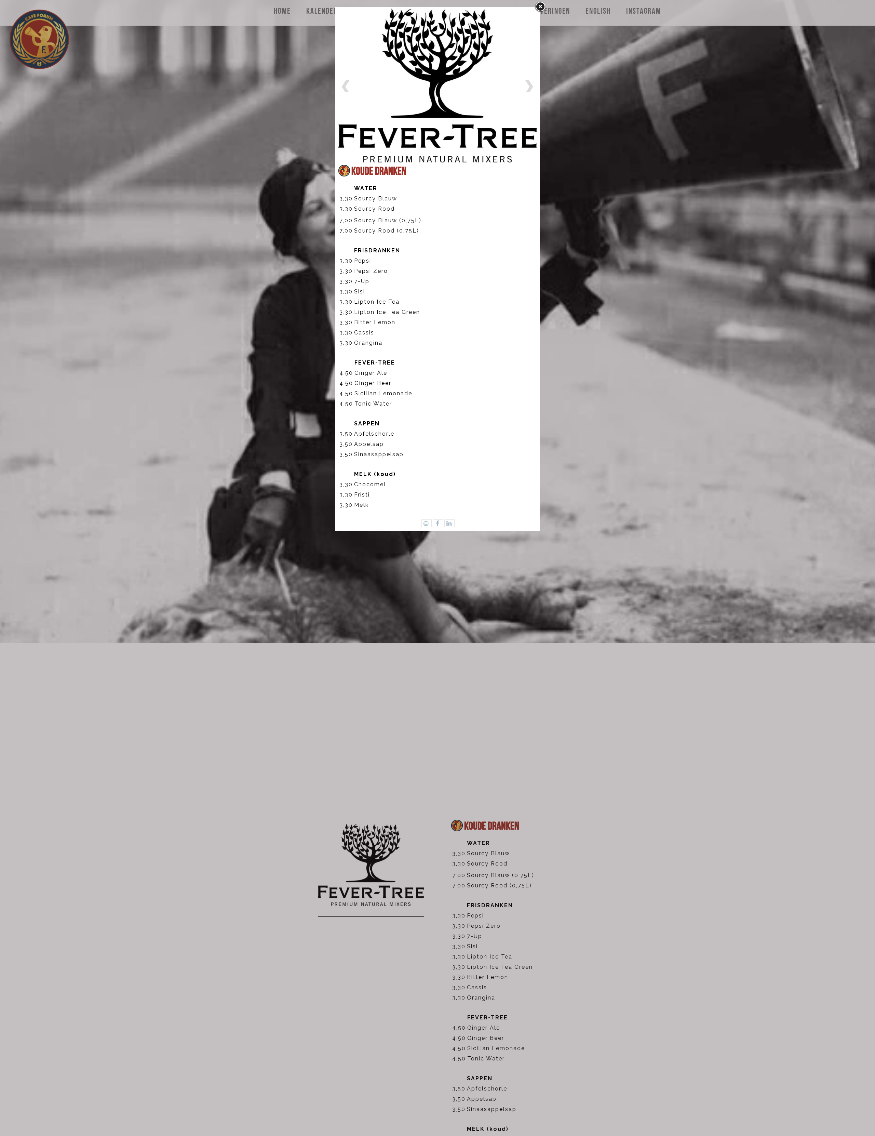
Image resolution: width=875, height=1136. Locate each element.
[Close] (540, 7)
